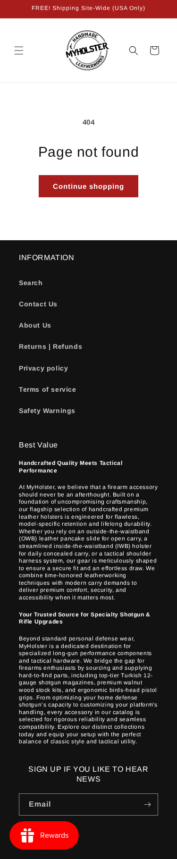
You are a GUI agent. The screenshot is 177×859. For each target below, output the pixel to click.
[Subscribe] (147, 804)
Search (31, 282)
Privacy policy (43, 368)
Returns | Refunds (50, 346)
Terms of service (47, 389)
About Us (35, 325)
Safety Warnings (47, 410)
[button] (18, 50)
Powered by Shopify (114, 851)
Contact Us (38, 304)
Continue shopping (88, 186)
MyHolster (70, 851)
